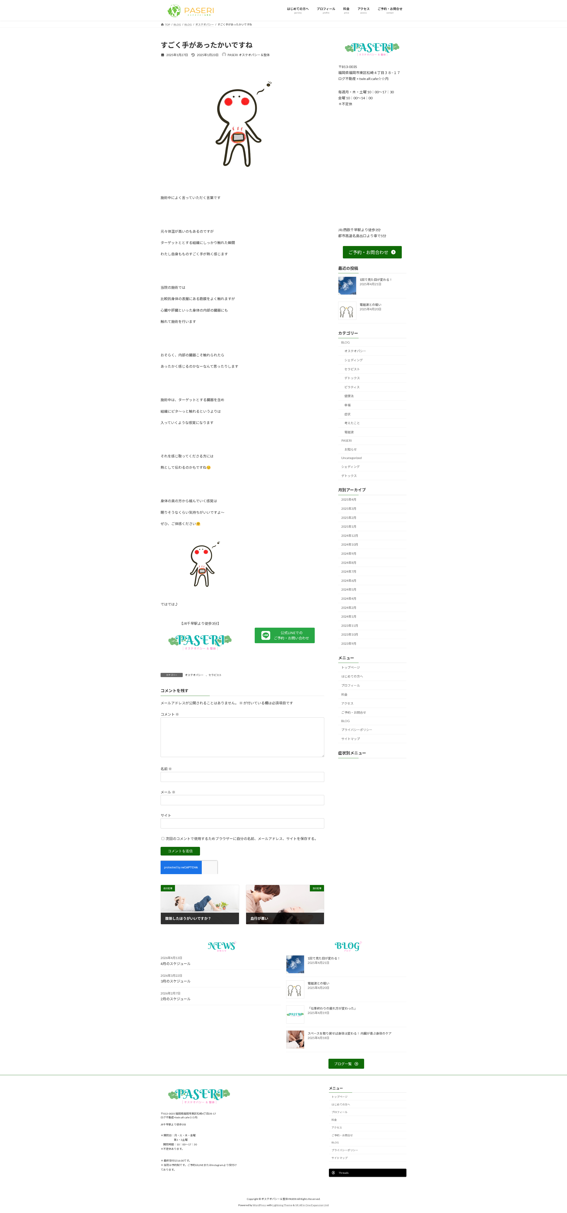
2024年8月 (348, 562)
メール (168, 792)
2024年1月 (348, 616)
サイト (166, 815)
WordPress (259, 1205)
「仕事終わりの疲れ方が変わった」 (332, 1008)
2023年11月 (349, 625)
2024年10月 (349, 544)
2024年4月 (348, 598)
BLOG (345, 342)
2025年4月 (348, 499)
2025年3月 (348, 508)
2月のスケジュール (176, 999)
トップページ (350, 667)
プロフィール (350, 685)
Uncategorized (351, 458)
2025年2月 (348, 517)
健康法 (349, 396)
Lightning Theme (282, 1205)
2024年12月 (349, 535)
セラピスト (215, 675)
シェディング (353, 360)
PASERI (346, 440)
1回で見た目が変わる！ (376, 279)
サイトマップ (350, 738)
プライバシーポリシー (356, 730)
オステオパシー (194, 675)
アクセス (347, 703)
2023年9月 (348, 643)
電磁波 (349, 432)
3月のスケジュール (176, 981)
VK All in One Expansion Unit (312, 1205)
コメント (170, 714)
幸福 (347, 405)
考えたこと (352, 423)
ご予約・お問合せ (353, 712)
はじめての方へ (352, 676)
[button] (285, 635)
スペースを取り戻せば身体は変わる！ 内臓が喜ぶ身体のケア (350, 1033)
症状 (347, 414)
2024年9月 (348, 553)
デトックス (352, 378)
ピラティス (352, 387)
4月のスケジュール (176, 963)
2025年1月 (348, 526)
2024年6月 (348, 580)
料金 (344, 694)
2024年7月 (348, 571)
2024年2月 (348, 607)
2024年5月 (348, 589)
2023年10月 (349, 634)
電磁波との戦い (370, 304)
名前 (166, 769)
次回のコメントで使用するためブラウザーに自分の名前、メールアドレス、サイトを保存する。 (242, 838)
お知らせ (350, 449)
